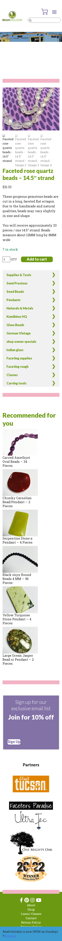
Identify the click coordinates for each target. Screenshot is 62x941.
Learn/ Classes (31, 914)
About (31, 905)
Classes (12, 375)
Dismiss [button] (10, 936)
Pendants (14, 300)
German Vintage (19, 333)
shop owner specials (21, 341)
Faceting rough (17, 366)
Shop (31, 909)
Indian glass (15, 350)
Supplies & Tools (19, 275)
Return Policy (31, 922)
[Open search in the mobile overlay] (44, 20)
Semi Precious (17, 283)
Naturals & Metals (20, 308)
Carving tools (16, 383)
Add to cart (37, 259)
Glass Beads (15, 325)
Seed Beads (15, 291)
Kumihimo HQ (17, 316)
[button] (55, 95)
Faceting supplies (19, 358)
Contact (31, 918)
